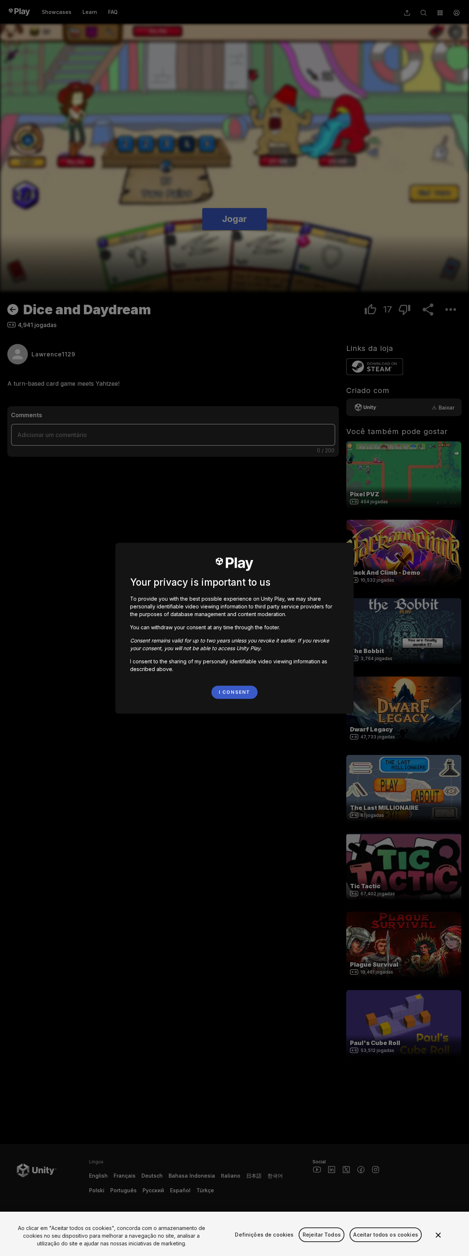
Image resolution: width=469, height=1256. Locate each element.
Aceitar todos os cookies (385, 1234)
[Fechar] (438, 1235)
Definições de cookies (264, 1234)
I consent (234, 692)
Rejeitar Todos (322, 1234)
